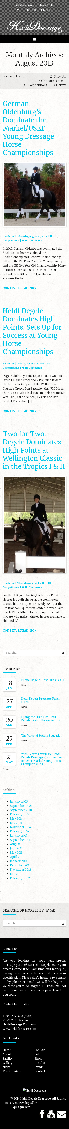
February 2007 (20, 878)
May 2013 (16, 852)
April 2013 (17, 857)
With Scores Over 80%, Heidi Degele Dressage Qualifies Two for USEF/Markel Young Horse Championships (42, 759)
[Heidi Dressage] (34, 26)
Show (38, 1058)
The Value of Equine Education (41, 735)
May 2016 (16, 818)
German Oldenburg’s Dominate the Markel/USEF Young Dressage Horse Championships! (29, 128)
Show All (60, 76)
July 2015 (16, 823)
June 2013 (16, 848)
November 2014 (20, 827)
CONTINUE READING (19, 288)
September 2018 (21, 810)
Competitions (37, 85)
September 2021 (21, 806)
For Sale (40, 1050)
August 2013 (18, 844)
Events (39, 1067)
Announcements (55, 81)
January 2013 (18, 861)
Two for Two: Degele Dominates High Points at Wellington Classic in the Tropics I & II (34, 450)
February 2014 (19, 831)
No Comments (33, 240)
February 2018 (19, 814)
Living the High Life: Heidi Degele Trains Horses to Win (40, 718)
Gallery (8, 1063)
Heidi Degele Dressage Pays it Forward (41, 700)
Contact (40, 1071)
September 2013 (20, 840)
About (7, 1054)
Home (7, 1050)
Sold (37, 1054)
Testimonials (12, 1071)
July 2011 (15, 874)
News (62, 85)
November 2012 (20, 869)
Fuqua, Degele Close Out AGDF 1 (42, 680)
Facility (8, 1058)
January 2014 (18, 835)
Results (40, 1063)
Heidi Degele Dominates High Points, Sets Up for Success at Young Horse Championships (32, 331)
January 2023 (19, 801)
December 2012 (20, 865)
